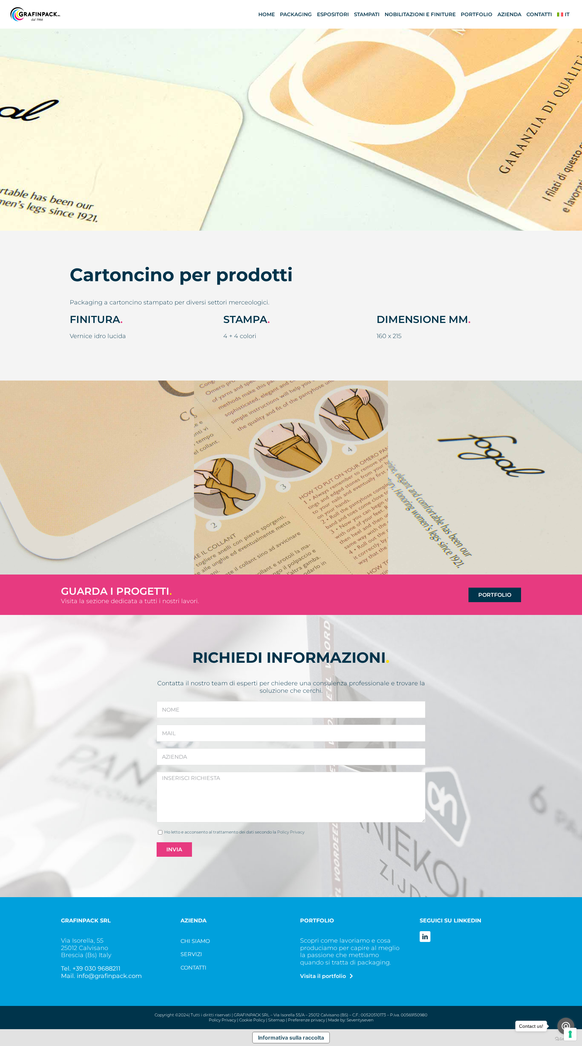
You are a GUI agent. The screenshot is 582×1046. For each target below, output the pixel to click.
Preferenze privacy (306, 1019)
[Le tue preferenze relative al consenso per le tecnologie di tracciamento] (570, 1034)
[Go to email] (565, 1026)
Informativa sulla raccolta (291, 1037)
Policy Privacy (290, 832)
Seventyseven (360, 1019)
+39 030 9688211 (96, 968)
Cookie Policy (252, 1019)
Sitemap (276, 1019)
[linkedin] (425, 936)
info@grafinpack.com (109, 976)
